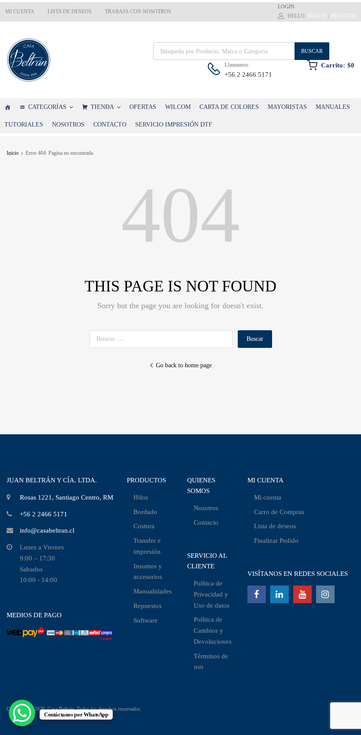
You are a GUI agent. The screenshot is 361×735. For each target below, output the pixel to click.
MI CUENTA (19, 11)
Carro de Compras (279, 511)
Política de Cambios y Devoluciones (213, 630)
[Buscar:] (163, 338)
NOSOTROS (68, 124)
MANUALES (333, 107)
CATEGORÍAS (47, 107)
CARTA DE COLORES (229, 107)
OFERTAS (142, 107)
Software (145, 620)
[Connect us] (256, 594)
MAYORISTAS (287, 107)
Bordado (145, 511)
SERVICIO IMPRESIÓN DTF (173, 124)
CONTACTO (109, 124)
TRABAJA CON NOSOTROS (138, 11)
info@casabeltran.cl (47, 530)
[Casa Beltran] (29, 60)
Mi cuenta (267, 497)
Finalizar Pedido (276, 540)
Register (343, 16)
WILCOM (178, 107)
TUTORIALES (23, 124)
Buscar (312, 51)
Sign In (317, 16)
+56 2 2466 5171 (246, 74)
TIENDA (102, 107)
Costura (144, 526)
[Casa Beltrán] (7, 107)
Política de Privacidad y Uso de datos (211, 594)
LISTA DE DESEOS (70, 11)
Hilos (140, 497)
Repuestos (147, 605)
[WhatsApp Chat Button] (22, 713)
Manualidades (152, 591)
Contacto (206, 522)
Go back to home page (184, 365)
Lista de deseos (275, 526)
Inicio (12, 153)
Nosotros (206, 507)
